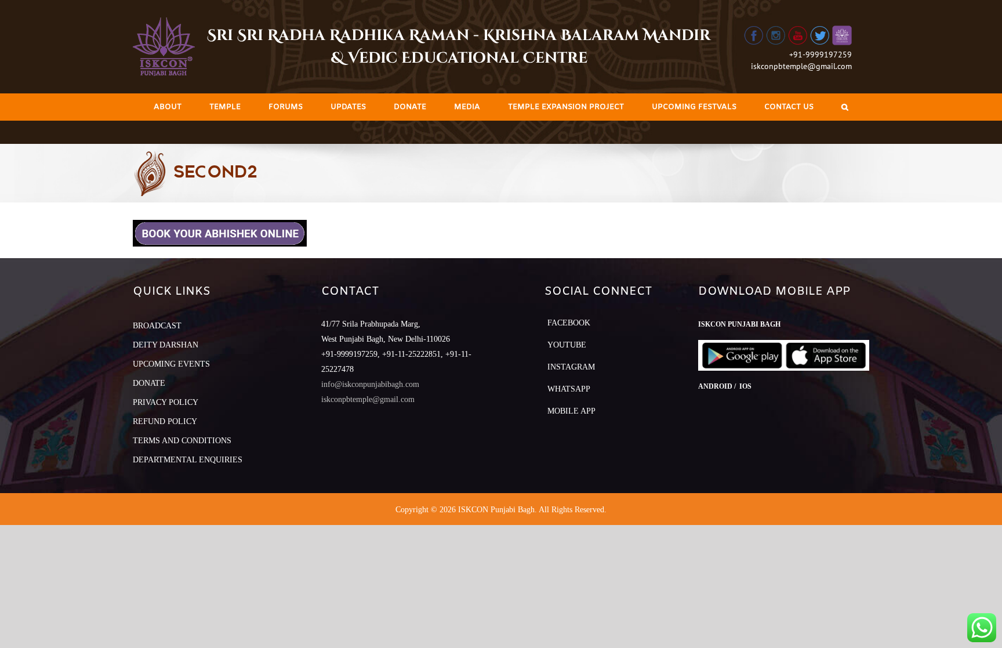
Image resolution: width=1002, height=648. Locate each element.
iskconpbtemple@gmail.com (801, 66)
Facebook (568, 322)
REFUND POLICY (165, 421)
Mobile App (571, 411)
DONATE (149, 383)
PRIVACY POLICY (165, 402)
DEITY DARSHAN (165, 345)
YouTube (566, 345)
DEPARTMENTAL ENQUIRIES (187, 459)
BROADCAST (157, 325)
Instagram (571, 367)
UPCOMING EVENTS (171, 364)
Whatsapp (568, 389)
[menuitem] (167, 107)
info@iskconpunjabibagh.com (370, 384)
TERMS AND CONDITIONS (182, 440)
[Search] (844, 107)
